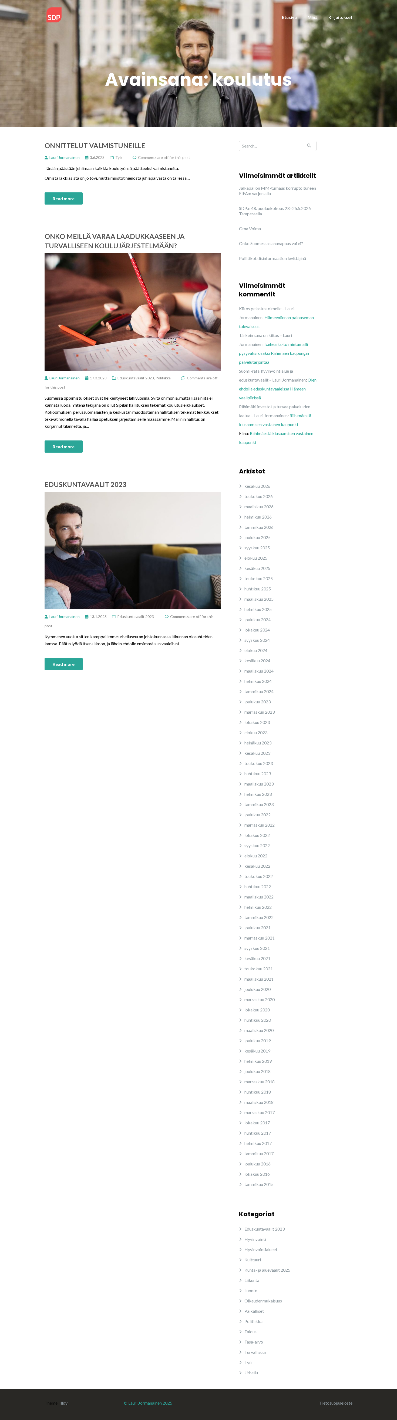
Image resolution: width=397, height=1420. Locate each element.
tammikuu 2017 (259, 1153)
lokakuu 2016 (257, 1174)
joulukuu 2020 (257, 989)
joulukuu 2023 (257, 701)
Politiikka (163, 378)
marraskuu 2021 (259, 937)
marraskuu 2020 (259, 999)
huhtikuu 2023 (257, 773)
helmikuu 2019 (258, 1061)
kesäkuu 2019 (257, 1050)
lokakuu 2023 (257, 722)
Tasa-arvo (253, 1341)
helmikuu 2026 (258, 516)
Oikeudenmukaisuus (263, 1300)
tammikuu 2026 (259, 527)
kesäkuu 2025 (257, 568)
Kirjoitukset (340, 17)
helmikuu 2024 (258, 681)
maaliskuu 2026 (259, 506)
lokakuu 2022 (257, 835)
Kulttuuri (252, 1259)
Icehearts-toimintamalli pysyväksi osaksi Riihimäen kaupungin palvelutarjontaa (274, 353)
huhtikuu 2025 (257, 588)
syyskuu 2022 (257, 845)
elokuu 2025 (255, 557)
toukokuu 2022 (258, 876)
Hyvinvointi (255, 1239)
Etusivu (289, 17)
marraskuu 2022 (259, 824)
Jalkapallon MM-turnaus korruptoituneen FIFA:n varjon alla (277, 190)
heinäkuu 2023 (257, 742)
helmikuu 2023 (258, 794)
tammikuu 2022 (259, 917)
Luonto (250, 1290)
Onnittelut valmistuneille (95, 145)
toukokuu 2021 (258, 968)
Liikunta (251, 1280)
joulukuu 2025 (257, 537)
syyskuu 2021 (257, 948)
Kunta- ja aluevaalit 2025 (267, 1269)
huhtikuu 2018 (257, 1091)
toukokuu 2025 (258, 578)
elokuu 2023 (255, 732)
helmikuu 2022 (258, 907)
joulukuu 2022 (257, 814)
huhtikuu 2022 (257, 886)
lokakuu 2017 (257, 1122)
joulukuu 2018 (257, 1071)
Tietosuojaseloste (335, 1402)
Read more (64, 198)
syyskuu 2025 (257, 547)
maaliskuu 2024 (259, 670)
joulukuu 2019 (257, 1040)
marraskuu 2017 (259, 1112)
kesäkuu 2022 (257, 865)
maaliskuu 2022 (259, 896)
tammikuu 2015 (259, 1184)
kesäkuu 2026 (257, 486)
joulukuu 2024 (257, 619)
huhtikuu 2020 (257, 1020)
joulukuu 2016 (257, 1163)
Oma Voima (250, 228)
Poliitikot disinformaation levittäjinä (272, 258)
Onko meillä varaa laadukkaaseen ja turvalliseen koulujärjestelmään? (115, 241)
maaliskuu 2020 (259, 1030)
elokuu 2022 (255, 855)
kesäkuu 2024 (257, 660)
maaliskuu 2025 (259, 599)
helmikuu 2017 (258, 1143)
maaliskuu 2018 (259, 1102)
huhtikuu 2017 (257, 1132)
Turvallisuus (255, 1352)
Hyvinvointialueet (260, 1249)
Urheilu (251, 1372)
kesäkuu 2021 (257, 958)
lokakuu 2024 (257, 629)
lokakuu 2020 (257, 1009)
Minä (313, 17)
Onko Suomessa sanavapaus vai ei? (271, 243)
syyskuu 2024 (257, 640)
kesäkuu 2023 (257, 753)
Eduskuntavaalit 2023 (135, 378)
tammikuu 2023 (259, 804)
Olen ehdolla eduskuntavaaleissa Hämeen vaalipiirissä (278, 388)
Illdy (63, 1402)
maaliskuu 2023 (259, 783)
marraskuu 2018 (259, 1081)
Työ (118, 157)
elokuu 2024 (255, 650)
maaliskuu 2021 (259, 978)
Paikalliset (254, 1311)
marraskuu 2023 (259, 711)
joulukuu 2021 (257, 927)
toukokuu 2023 (258, 763)
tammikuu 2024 (259, 691)
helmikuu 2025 (258, 609)
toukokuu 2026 (258, 496)
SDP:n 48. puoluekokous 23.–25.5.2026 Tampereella (275, 211)
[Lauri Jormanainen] (54, 14)
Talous (250, 1331)
